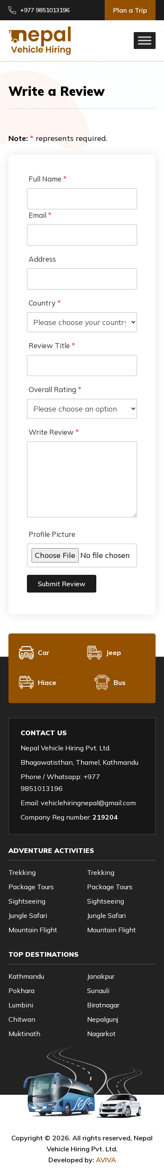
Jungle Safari (27, 915)
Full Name (48, 178)
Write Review (54, 432)
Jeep (113, 652)
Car (44, 652)
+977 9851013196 (44, 10)
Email (40, 215)
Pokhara (21, 990)
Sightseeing (26, 901)
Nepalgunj (102, 1019)
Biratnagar (103, 1005)
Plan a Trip (130, 10)
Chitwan (21, 1019)
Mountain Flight (32, 930)
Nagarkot (101, 1033)
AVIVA (106, 1160)
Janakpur (100, 976)
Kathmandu (26, 976)
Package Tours (31, 886)
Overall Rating (55, 389)
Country (45, 302)
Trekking (22, 872)
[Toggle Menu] (144, 41)
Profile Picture (52, 534)
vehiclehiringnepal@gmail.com (88, 802)
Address (42, 258)
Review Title (52, 345)
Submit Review (61, 583)
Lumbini (20, 1005)
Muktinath (24, 1033)
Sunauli (98, 990)
